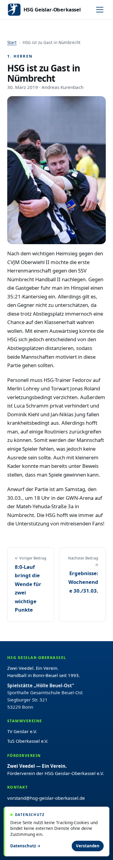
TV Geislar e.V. (22, 731)
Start (12, 42)
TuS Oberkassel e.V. (27, 741)
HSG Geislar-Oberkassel (52, 9)
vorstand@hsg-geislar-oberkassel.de (46, 798)
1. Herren (20, 56)
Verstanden (87, 846)
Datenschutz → (25, 846)
